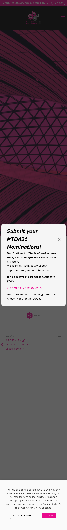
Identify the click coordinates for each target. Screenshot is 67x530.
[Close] (59, 239)
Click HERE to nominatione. (24, 287)
